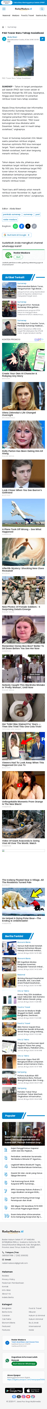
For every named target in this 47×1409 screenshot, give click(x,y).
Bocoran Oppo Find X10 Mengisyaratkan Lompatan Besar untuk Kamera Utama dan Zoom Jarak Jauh (30, 1063)
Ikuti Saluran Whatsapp (24, 1363)
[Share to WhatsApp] (15, 226)
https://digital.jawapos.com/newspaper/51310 (26, 1379)
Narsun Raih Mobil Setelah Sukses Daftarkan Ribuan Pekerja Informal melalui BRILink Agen (29, 949)
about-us (6, 1293)
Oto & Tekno (23, 991)
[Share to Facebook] (21, 226)
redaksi (5, 1275)
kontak (5, 1286)
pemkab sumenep (11, 214)
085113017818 (7, 1255)
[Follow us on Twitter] (19, 1396)
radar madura (10, 219)
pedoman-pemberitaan (13, 1283)
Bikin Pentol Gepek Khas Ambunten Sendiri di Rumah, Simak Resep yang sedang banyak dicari (30, 1030)
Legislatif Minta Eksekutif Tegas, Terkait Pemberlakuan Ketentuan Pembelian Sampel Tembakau (26, 1167)
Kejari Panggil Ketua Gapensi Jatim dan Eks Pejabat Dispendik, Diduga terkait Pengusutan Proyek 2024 (24, 1152)
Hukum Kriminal (36, 1319)
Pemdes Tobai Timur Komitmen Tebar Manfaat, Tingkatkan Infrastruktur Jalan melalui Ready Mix (30, 1095)
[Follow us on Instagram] (23, 1396)
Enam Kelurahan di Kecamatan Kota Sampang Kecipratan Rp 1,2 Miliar (26, 1217)
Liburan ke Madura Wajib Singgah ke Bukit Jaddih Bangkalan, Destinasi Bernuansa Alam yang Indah (31, 1014)
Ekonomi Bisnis (24, 942)
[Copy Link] (34, 226)
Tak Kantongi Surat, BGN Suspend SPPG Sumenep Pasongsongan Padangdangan (26, 1184)
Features (6, 1330)
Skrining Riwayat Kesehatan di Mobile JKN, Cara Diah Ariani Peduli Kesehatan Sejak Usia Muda (30, 982)
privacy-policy (8, 1279)
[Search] (42, 9)
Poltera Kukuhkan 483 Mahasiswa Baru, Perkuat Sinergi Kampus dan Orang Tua (30, 1079)
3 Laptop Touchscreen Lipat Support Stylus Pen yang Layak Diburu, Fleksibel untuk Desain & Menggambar (31, 1046)
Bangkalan (6, 1308)
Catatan (6, 1315)
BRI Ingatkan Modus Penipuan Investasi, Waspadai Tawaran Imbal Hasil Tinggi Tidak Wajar (29, 965)
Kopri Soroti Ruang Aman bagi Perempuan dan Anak (25, 1199)
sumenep (28, 214)
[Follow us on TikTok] (33, 1396)
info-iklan (6, 1290)
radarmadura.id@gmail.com (15, 1263)
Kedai (31, 1330)
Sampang (21, 1072)
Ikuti (18, 257)
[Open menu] (4, 9)
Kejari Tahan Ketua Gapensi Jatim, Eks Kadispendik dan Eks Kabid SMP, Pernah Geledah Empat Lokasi (24, 1141)
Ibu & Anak (34, 1322)
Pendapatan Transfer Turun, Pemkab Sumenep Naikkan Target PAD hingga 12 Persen (31, 325)
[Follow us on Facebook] (14, 1396)
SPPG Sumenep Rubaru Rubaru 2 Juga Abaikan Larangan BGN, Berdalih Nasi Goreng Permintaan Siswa (27, 1193)
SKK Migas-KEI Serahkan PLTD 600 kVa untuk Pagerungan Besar (27, 1207)
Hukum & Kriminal (37, 1315)
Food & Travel (23, 1007)
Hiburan (32, 1312)
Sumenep (12, 27)
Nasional (21, 974)
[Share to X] (28, 226)
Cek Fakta (6, 1319)
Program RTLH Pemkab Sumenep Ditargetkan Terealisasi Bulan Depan (28, 307)
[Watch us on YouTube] (28, 1396)
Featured (6, 1326)
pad (38, 214)
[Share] (42, 39)
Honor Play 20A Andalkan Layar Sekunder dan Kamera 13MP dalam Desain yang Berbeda (31, 998)
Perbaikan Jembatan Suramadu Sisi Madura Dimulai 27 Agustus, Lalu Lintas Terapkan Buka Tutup (26, 1159)
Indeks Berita (8, 1297)
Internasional (35, 1326)
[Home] (3, 27)
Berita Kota (7, 1312)
